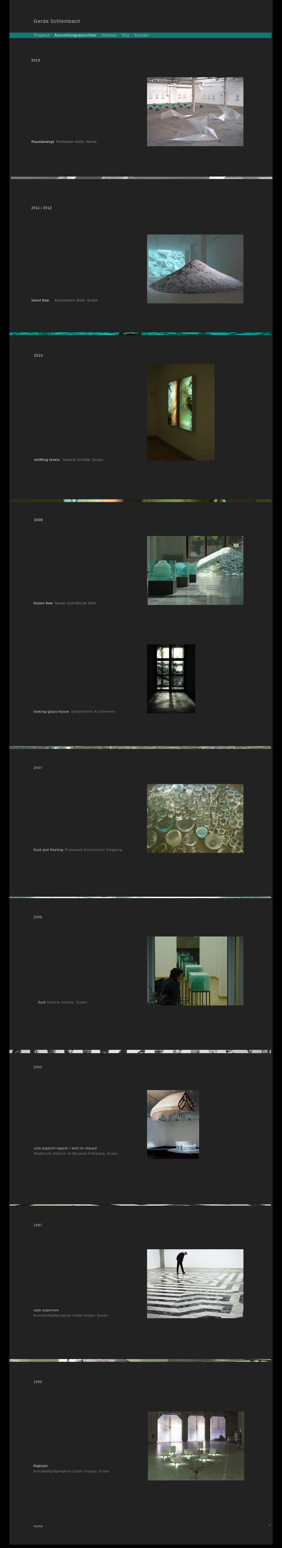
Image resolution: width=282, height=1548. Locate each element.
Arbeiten (109, 35)
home (38, 1526)
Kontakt (142, 35)
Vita (125, 35)
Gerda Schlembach (57, 21)
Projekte (42, 35)
